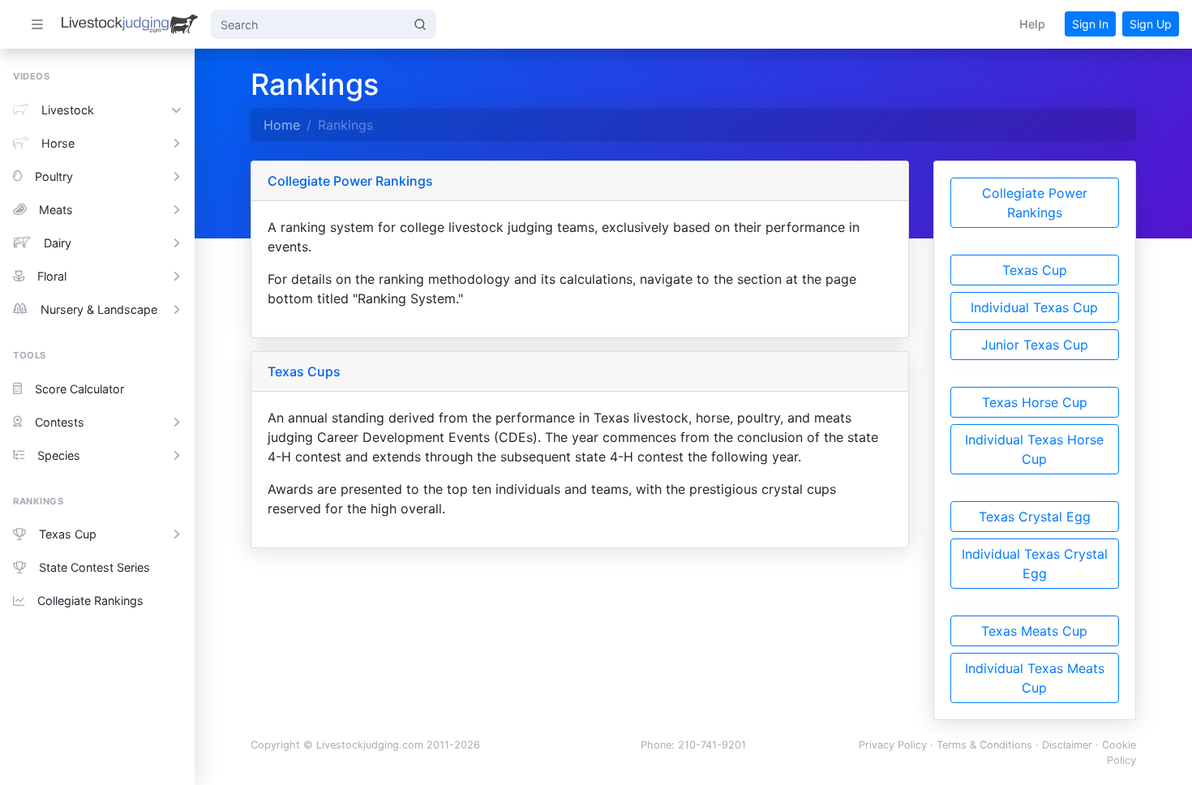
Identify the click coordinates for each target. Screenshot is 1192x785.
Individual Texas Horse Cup (1034, 449)
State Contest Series (94, 567)
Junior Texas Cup (1034, 345)
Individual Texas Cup (1034, 307)
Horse (58, 143)
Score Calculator (79, 389)
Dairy (57, 243)
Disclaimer (1067, 745)
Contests (59, 422)
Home (282, 125)
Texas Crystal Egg (1035, 516)
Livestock (67, 110)
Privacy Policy (893, 745)
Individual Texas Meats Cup (1034, 678)
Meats (56, 210)
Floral (51, 276)
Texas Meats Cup (1034, 631)
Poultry (54, 176)
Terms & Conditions (984, 745)
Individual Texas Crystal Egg (1035, 563)
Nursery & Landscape (99, 309)
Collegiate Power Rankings (1034, 203)
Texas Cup (67, 534)
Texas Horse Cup (1034, 402)
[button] (1032, 24)
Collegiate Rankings (90, 600)
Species (58, 455)
